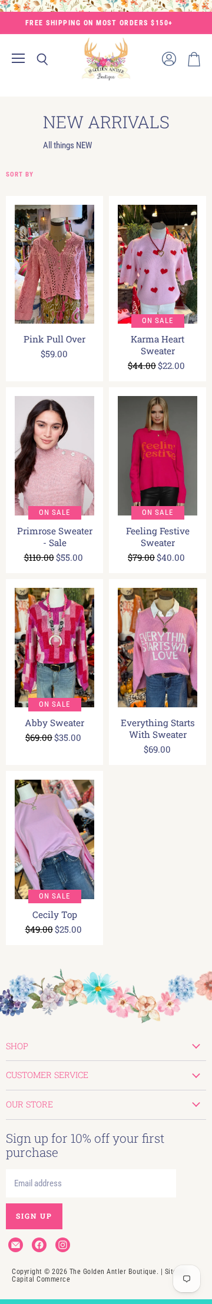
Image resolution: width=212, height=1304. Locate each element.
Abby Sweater (54, 722)
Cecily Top (54, 914)
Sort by (20, 174)
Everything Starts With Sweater (158, 728)
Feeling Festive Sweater (158, 536)
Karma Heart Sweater (157, 345)
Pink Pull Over (54, 339)
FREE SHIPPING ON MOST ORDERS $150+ (99, 23)
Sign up (34, 1215)
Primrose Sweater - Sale (54, 536)
